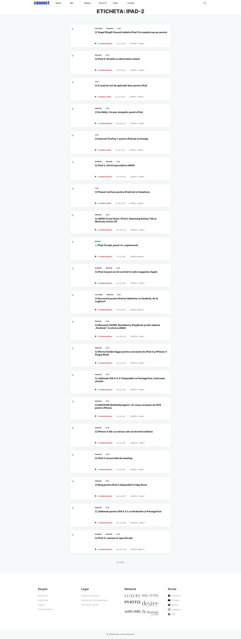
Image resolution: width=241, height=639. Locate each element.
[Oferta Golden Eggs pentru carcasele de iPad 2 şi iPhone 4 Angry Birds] (82, 355)
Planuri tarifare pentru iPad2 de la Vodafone (124, 191)
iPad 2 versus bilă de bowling (115, 458)
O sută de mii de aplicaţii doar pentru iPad (122, 85)
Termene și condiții (90, 604)
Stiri (119, 28)
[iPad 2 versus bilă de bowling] (82, 462)
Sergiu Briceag (106, 44)
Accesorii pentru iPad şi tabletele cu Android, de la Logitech (126, 300)
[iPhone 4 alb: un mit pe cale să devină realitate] (82, 435)
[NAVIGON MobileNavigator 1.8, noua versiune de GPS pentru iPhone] (82, 408)
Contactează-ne (45, 609)
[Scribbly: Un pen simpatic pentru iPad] (82, 116)
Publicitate (43, 600)
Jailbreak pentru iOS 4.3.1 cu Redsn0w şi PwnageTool (130, 511)
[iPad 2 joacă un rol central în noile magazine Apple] (82, 275)
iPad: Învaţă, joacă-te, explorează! (118, 245)
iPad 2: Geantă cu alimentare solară (119, 58)
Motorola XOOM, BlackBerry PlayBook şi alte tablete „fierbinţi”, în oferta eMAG (127, 326)
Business (98, 161)
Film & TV (103, 3)
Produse (109, 28)
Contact (130, 3)
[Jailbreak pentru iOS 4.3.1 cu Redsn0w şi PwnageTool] (82, 515)
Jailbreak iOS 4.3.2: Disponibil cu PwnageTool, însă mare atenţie (130, 380)
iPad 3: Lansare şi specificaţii (115, 538)
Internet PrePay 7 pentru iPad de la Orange (123, 138)
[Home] (41, 2)
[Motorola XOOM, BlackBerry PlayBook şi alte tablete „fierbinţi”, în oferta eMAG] (82, 329)
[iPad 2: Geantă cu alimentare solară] (82, 62)
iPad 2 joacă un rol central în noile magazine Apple (127, 271)
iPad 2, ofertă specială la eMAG (116, 165)
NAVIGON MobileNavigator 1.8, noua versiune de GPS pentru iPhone (128, 406)
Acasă (58, 3)
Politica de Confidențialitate (94, 600)
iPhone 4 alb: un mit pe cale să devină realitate (125, 431)
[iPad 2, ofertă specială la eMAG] (82, 169)
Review (87, 3)
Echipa (41, 604)
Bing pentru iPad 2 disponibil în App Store (122, 484)
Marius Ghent (105, 97)
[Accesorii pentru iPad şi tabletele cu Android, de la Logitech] (82, 302)
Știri (71, 3)
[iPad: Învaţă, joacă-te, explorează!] (82, 249)
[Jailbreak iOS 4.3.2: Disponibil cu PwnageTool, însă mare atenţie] (82, 382)
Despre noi (43, 595)
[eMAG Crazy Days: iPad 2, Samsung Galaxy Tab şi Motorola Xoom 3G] (82, 222)
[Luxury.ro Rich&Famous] (133, 597)
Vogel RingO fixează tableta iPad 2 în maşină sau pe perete (132, 32)
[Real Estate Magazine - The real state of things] (150, 596)
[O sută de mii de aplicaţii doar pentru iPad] (82, 89)
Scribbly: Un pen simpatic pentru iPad (120, 112)
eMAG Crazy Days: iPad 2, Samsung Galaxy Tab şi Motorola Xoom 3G (125, 220)
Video (115, 3)
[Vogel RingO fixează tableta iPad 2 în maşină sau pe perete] (82, 36)
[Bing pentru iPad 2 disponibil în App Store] (82, 488)
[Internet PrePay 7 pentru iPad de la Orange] (82, 142)
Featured (98, 28)
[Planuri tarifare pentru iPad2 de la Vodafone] (82, 195)
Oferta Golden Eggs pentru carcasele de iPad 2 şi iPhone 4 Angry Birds (131, 353)
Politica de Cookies (90, 595)
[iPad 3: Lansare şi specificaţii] (82, 542)
